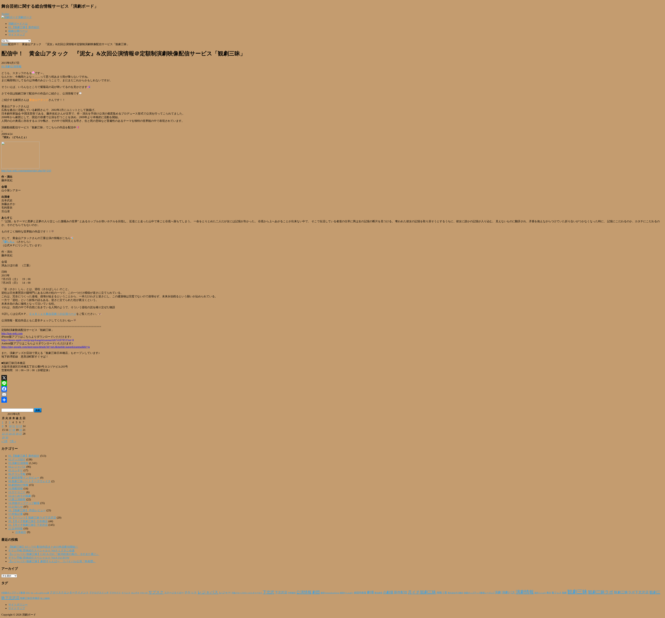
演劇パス (508, 592)
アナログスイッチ (99, 592)
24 (10, 433)
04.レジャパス (17, 466)
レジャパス (208, 592)
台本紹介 (20, 532)
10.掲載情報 (15, 488)
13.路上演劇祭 (17, 499)
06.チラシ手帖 (17, 474)
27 (20, 433)
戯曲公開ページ (18, 30)
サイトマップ (16, 34)
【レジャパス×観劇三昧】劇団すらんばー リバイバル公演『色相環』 (52, 561)
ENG (28, 593)
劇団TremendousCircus (330, 593)
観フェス (556, 592)
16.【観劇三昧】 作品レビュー (27, 510)
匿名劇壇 (378, 593)
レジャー (225, 592)
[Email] (332, 394)
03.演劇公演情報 (11, 66)
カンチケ (135, 593)
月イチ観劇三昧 (422, 592)
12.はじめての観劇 (19, 495)
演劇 (498, 592)
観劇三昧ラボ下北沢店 (631, 592)
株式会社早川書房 (455, 593)
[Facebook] (332, 389)
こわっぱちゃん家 (41, 593)
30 (6, 437)
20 (20, 429)
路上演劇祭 (45, 598)
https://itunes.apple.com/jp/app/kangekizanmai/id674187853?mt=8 (37, 340)
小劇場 (388, 592)
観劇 (564, 592)
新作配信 (400, 592)
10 (10, 426)
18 (13, 429)
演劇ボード (25, 17)
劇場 (370, 592)
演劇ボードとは (18, 23)
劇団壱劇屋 (360, 592)
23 (6, 433)
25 (13, 433)
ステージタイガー (174, 592)
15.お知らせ (15, 506)
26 (17, 433)
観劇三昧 (577, 591)
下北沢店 (281, 592)
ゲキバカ (144, 593)
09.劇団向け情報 (18, 484)
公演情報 (304, 592)
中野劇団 (292, 593)
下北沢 (268, 592)
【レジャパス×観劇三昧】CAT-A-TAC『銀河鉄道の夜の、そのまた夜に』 (53, 554)
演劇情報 (525, 591)
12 (17, 426)
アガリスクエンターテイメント (69, 592)
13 (20, 426)
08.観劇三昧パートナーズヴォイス (29, 481)
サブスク (156, 592)
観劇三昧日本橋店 (30, 598)
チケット (190, 592)
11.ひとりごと (17, 492)
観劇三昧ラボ (600, 592)
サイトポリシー (18, 604)
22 (3, 433)
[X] (332, 378)
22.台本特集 (15, 528)
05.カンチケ (15, 470)
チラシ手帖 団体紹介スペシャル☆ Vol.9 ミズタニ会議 (41, 550)
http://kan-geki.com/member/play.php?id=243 (26, 170)
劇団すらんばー (346, 593)
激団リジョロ (540, 593)
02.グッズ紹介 (17, 459)
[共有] (332, 400)
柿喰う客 (442, 592)
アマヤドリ (115, 592)
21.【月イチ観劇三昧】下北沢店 (28, 524)
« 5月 (4, 441)
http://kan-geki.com (12, 333)
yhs (31, 593)
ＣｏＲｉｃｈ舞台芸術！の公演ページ (52, 313)
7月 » (13, 441)
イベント (125, 593)
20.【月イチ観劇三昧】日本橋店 (28, 521)
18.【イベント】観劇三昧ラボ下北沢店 (32, 517)
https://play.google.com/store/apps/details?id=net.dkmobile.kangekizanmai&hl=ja (45, 346)
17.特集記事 (15, 513)
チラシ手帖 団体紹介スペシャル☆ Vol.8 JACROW (38, 557)
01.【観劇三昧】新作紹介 (23, 27)
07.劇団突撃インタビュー (23, 477)
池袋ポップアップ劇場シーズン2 (479, 593)
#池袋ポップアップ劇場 (13, 593)
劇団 (316, 592)
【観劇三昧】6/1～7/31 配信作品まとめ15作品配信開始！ (43, 546)
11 (13, 426)
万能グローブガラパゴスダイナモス (247, 593)
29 (3, 437)
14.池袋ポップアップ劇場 (23, 503)
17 (10, 429)
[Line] (332, 383)
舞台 (549, 593)
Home (4, 44)
